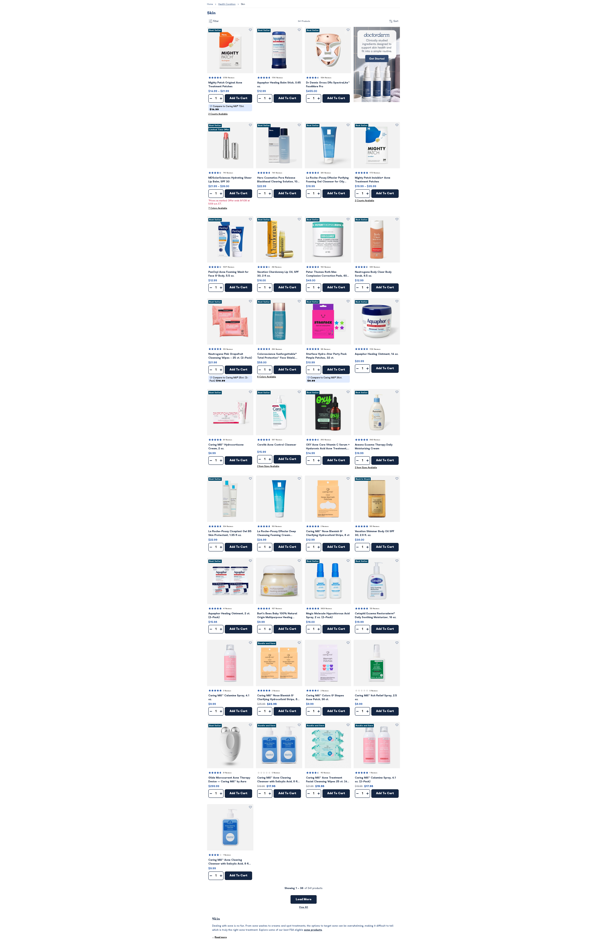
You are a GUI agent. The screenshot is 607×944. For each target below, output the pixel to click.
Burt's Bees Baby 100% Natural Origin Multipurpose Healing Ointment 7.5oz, (277, 615)
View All (303, 907)
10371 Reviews (228, 267)
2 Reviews (325, 526)
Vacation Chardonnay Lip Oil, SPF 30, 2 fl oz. (278, 274)
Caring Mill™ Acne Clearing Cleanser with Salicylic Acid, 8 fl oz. (228, 862)
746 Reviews (277, 173)
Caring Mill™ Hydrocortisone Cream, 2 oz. (226, 446)
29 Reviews (227, 440)
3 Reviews (227, 691)
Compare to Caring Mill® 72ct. (227, 108)
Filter (216, 21)
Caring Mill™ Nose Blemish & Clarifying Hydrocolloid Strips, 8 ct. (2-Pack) (277, 697)
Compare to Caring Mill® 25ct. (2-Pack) (229, 379)
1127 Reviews (277, 609)
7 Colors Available (217, 208)
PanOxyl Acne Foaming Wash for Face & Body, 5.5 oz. (228, 274)
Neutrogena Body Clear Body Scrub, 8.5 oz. (373, 274)
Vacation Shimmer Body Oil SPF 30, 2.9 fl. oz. (374, 533)
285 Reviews (326, 440)
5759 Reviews (228, 78)
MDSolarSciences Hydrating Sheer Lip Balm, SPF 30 (230, 179)
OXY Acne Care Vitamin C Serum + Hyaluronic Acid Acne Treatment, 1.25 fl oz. (328, 446)
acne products (313, 930)
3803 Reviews (326, 609)
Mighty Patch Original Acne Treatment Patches (225, 84)
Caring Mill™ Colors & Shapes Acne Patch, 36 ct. (325, 697)
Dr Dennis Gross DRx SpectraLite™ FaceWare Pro (328, 84)
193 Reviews (277, 526)
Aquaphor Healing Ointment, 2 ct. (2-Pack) (229, 615)
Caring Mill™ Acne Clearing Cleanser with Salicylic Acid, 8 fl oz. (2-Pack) (277, 779)
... (219, 937)
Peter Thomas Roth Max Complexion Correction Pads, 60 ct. (326, 274)
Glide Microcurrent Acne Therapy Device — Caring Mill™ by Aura (229, 779)
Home (210, 4)
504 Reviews (228, 526)
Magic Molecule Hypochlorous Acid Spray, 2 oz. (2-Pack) (328, 615)
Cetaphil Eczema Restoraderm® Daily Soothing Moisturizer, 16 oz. (375, 615)
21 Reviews (227, 773)
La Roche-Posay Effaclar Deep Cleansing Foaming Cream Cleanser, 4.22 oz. (276, 533)
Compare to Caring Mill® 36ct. (324, 379)
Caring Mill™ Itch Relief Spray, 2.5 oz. (376, 697)
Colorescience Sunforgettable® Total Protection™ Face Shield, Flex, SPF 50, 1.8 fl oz (277, 356)
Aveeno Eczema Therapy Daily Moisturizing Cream (373, 446)
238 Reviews (277, 349)
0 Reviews (374, 691)
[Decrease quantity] (211, 98)
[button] (230, 50)
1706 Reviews (277, 78)
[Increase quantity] (221, 98)
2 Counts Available (218, 114)
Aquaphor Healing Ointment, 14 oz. (376, 354)
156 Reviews (326, 267)
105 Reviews (228, 349)
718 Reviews (228, 173)
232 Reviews (277, 267)
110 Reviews (325, 773)
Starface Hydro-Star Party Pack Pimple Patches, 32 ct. (326, 356)
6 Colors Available (266, 377)
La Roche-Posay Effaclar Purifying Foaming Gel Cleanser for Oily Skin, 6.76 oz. (327, 179)
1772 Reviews (375, 173)
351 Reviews (374, 526)
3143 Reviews (375, 440)
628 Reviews (375, 267)
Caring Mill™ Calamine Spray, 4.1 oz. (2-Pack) (375, 779)
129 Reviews (325, 349)
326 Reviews (326, 173)
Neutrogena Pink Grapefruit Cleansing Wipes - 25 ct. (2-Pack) (230, 356)
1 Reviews (373, 773)
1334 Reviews (326, 78)
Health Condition (227, 4)
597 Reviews (277, 440)
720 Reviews (374, 609)
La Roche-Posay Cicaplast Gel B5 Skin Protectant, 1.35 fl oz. (229, 533)
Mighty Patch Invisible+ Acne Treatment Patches (372, 179)
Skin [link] (243, 4)
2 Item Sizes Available (268, 466)
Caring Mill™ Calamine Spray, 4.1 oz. (228, 697)
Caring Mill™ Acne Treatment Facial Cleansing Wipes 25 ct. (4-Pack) (327, 779)
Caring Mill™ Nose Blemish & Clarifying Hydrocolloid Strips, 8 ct (327, 533)
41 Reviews (227, 609)
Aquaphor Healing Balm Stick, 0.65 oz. (279, 84)
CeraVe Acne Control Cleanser (276, 444)
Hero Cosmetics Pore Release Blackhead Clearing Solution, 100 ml (278, 179)
